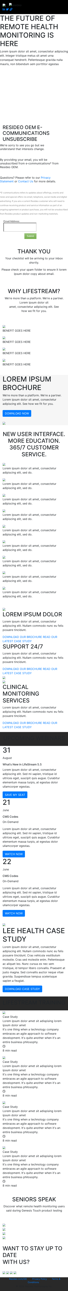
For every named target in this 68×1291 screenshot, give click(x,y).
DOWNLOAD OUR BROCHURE (22, 637)
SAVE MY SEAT (15, 795)
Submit (30, 236)
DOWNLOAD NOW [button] (17, 413)
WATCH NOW (14, 854)
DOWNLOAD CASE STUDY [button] (22, 989)
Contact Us (26, 181)
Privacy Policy (39, 1279)
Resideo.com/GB (18, 1279)
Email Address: (11, 221)
